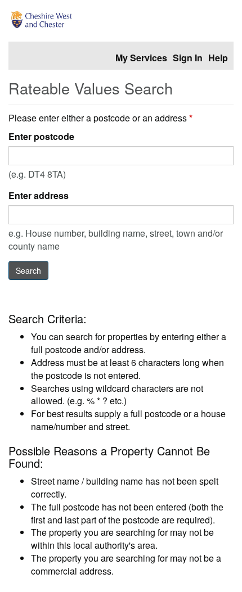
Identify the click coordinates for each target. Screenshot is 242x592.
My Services (141, 57)
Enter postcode (41, 136)
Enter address (38, 195)
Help (218, 57)
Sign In (188, 57)
